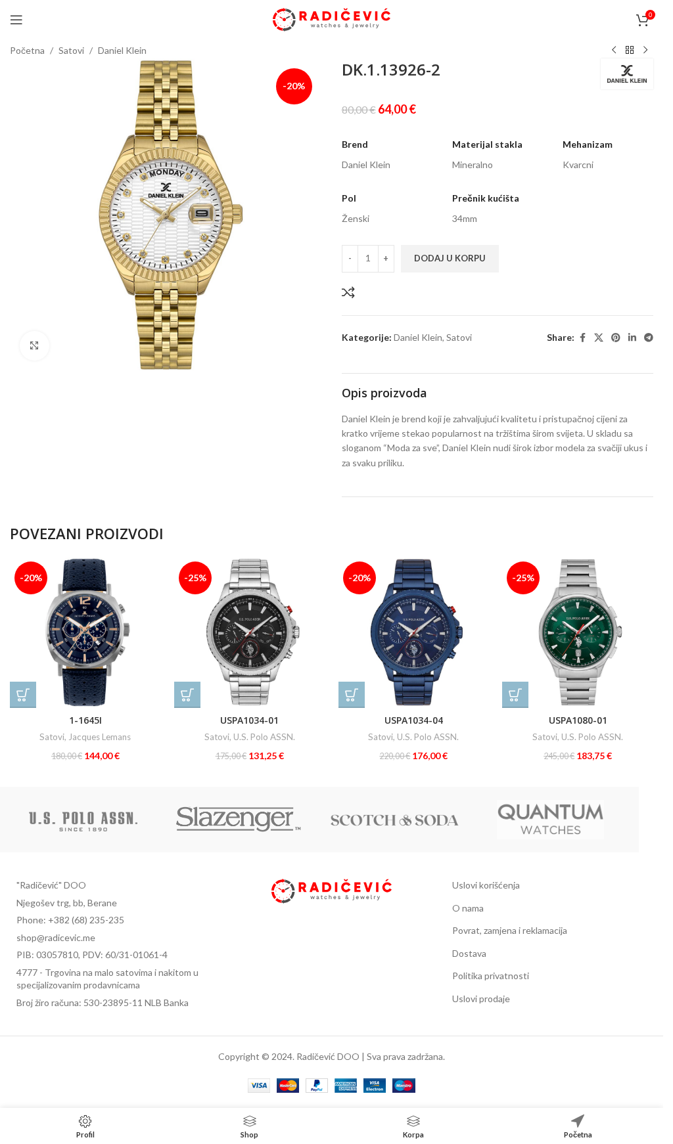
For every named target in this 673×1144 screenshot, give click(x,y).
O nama (468, 907)
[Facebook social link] (582, 338)
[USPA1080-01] (577, 632)
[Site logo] (331, 18)
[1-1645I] (85, 632)
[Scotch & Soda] (395, 819)
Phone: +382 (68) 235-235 (70, 919)
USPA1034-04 (413, 720)
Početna (27, 50)
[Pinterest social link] (615, 338)
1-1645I (85, 720)
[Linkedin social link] (632, 338)
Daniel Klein (122, 50)
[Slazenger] (239, 819)
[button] (23, 695)
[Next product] (645, 50)
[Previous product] (614, 50)
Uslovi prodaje (481, 998)
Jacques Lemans (99, 737)
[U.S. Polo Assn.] (83, 819)
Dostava (469, 953)
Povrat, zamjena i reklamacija (509, 930)
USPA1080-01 (578, 720)
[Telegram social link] (648, 338)
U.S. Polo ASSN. (264, 737)
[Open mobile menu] (16, 20)
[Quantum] (550, 819)
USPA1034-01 (249, 720)
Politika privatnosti (490, 975)
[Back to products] (630, 50)
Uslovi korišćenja (486, 885)
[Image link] (331, 889)
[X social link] (598, 338)
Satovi (71, 50)
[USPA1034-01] (249, 632)
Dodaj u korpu (450, 258)
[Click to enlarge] (34, 346)
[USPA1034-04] (414, 632)
